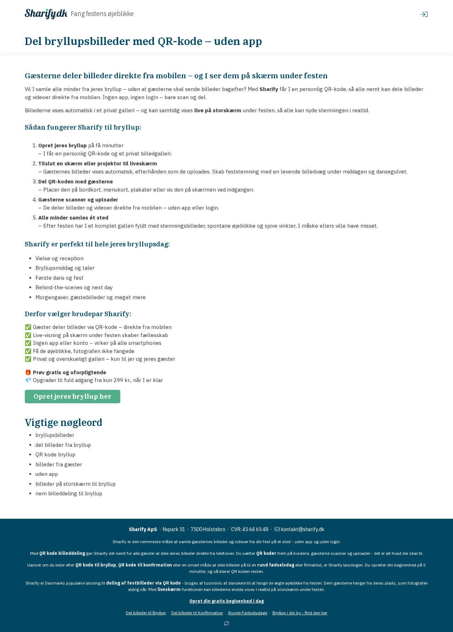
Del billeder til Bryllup (146, 612)
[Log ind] (423, 14)
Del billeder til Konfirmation (197, 612)
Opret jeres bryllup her (72, 396)
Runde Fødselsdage (247, 612)
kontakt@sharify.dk (302, 529)
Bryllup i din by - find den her (300, 612)
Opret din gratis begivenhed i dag (226, 601)
